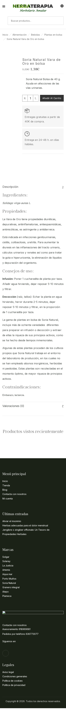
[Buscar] (3, 21)
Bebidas (35, 34)
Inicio (5, 34)
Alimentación (19, 34)
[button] (60, 6)
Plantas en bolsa (53, 34)
